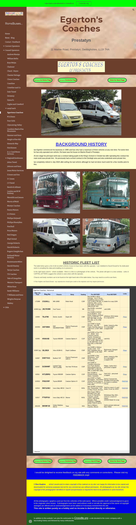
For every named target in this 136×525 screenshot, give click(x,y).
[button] (133, 9)
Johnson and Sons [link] (14, 166)
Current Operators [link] (12, 46)
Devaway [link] (10, 96)
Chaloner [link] (11, 67)
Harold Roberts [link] (13, 247)
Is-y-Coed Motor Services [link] (13, 153)
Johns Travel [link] (12, 162)
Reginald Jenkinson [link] (15, 158)
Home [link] (7, 34)
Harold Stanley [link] (13, 266)
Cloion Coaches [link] (13, 79)
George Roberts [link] (13, 243)
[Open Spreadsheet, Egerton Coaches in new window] (125, 291)
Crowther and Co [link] (14, 88)
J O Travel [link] (11, 183)
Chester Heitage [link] (13, 75)
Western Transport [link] (14, 282)
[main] (81, 33)
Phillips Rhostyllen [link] (14, 222)
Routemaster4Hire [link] (14, 262)
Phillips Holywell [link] (14, 218)
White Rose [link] (11, 287)
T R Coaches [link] (12, 274)
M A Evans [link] (11, 117)
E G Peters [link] (11, 214)
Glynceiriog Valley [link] (14, 125)
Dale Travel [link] (11, 92)
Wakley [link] (10, 303)
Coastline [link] (11, 83)
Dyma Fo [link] (10, 100)
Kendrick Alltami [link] (14, 187)
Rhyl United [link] (12, 239)
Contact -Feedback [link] (12, 42)
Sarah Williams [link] (13, 291)
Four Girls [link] (11, 121)
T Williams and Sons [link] (15, 295)
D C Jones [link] (10, 179)
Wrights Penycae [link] (14, 299)
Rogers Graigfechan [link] (15, 251)
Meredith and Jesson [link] (15, 197)
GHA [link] (7, 307)
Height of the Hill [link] (14, 139)
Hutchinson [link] (12, 148)
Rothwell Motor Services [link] (13, 257)
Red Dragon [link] (12, 235)
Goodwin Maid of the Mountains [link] (15, 130)
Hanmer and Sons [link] (14, 135)
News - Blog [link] (10, 38)
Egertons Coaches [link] (15, 113)
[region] (68, 3)
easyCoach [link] (11, 108)
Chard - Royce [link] (12, 71)
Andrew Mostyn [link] (13, 54)
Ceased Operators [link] (12, 50)
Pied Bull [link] (10, 227)
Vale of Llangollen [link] (14, 278)
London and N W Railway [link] (13, 192)
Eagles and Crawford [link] (15, 104)
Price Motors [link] (12, 231)
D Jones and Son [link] (13, 175)
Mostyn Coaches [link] (13, 206)
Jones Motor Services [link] (15, 171)
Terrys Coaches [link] (13, 270)
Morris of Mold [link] (13, 202)
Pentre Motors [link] (12, 210)
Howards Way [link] (12, 144)
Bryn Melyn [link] (11, 63)
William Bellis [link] (12, 59)
